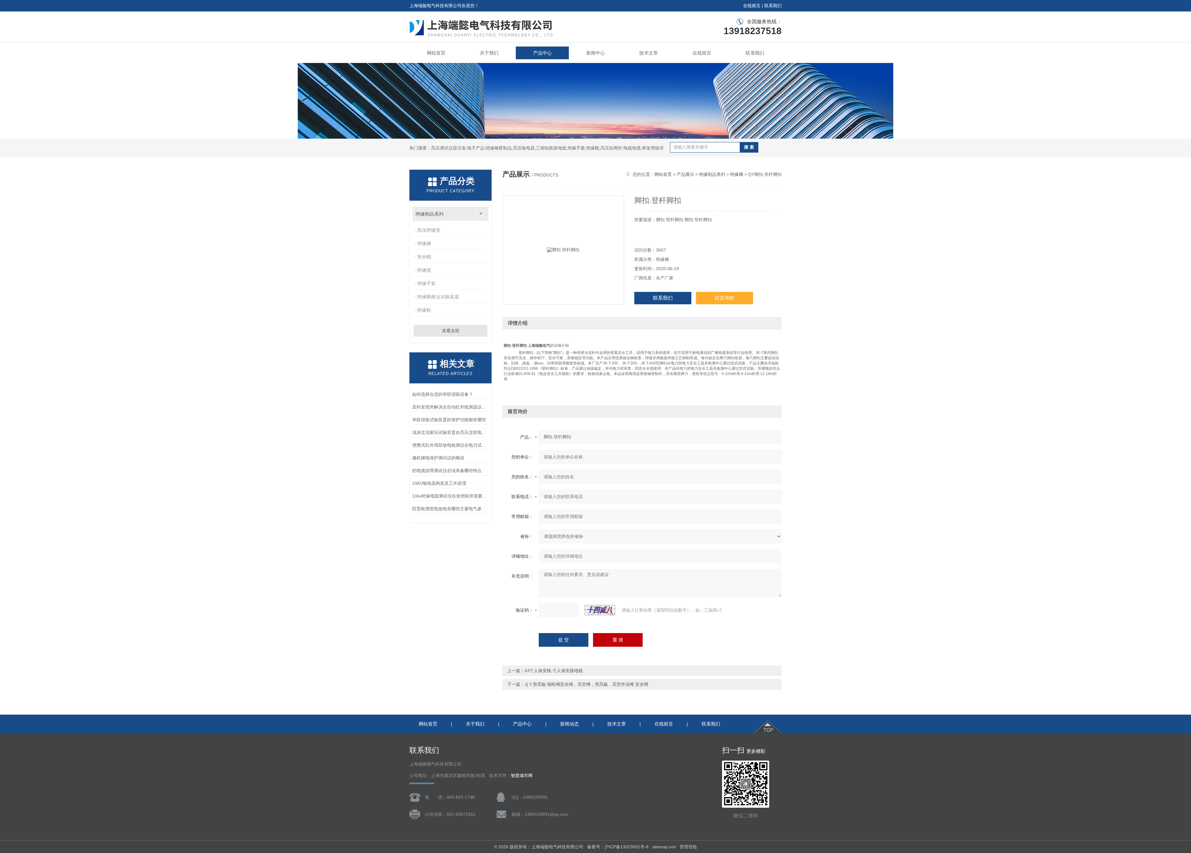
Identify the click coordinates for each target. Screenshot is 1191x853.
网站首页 (436, 53)
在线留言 (752, 5)
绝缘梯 (424, 243)
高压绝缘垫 (428, 230)
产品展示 (685, 174)
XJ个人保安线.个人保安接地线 (553, 670)
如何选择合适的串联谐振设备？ (442, 394)
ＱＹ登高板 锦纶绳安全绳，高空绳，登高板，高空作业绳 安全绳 (586, 684)
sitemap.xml (664, 846)
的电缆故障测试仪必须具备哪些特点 (447, 470)
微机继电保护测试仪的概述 (438, 457)
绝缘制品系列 (430, 214)
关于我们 (489, 53)
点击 (480, 214)
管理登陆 (688, 846)
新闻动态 (569, 723)
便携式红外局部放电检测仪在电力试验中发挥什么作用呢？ (450, 445)
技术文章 (648, 53)
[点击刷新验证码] (599, 610)
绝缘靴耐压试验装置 (438, 296)
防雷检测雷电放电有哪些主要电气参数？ (450, 508)
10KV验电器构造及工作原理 (439, 483)
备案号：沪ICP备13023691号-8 (618, 846)
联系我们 (773, 5)
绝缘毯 (424, 270)
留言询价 (724, 298)
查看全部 (450, 330)
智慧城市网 (522, 775)
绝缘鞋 (424, 310)
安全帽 (424, 256)
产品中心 (542, 53)
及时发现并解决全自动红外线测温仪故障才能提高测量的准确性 (450, 406)
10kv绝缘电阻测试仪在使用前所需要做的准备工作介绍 (450, 495)
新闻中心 (595, 53)
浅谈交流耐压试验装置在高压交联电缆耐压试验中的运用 (450, 432)
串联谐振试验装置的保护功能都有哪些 (449, 419)
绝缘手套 (426, 283)
